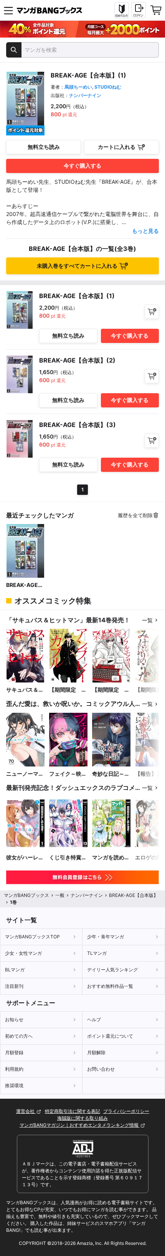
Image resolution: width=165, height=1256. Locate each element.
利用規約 (14, 1069)
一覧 (147, 620)
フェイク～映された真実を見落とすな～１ (68, 774)
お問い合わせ (101, 1069)
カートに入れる (116, 146)
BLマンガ (15, 969)
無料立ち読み (44, 146)
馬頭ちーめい (78, 87)
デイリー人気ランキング (112, 969)
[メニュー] (8, 10)
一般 (59, 895)
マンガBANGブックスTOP (32, 937)
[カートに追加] (152, 312)
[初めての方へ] (121, 10)
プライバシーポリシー (126, 1111)
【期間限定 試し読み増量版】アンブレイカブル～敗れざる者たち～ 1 (68, 690)
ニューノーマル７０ (25, 774)
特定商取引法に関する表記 (72, 1111)
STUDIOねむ (107, 87)
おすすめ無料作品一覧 (110, 986)
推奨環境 (14, 1085)
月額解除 (96, 1052)
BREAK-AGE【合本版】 (22, 585)
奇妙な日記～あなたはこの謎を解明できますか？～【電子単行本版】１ (111, 774)
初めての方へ (19, 1036)
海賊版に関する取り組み (82, 1118)
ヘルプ (94, 1019)
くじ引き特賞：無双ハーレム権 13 (68, 857)
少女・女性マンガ (23, 953)
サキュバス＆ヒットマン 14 (25, 690)
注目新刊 (14, 986)
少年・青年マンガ (105, 937)
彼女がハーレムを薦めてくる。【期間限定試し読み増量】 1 (25, 857)
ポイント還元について (110, 1036)
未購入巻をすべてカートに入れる (77, 265)
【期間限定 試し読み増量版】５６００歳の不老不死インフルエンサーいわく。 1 (111, 690)
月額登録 (14, 1052)
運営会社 (26, 1111)
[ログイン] (138, 10)
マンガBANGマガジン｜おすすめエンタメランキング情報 (80, 1125)
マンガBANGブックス (26, 895)
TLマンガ (97, 953)
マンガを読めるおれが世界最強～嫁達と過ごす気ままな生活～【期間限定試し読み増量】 (111, 857)
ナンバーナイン (85, 95)
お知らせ (14, 1019)
